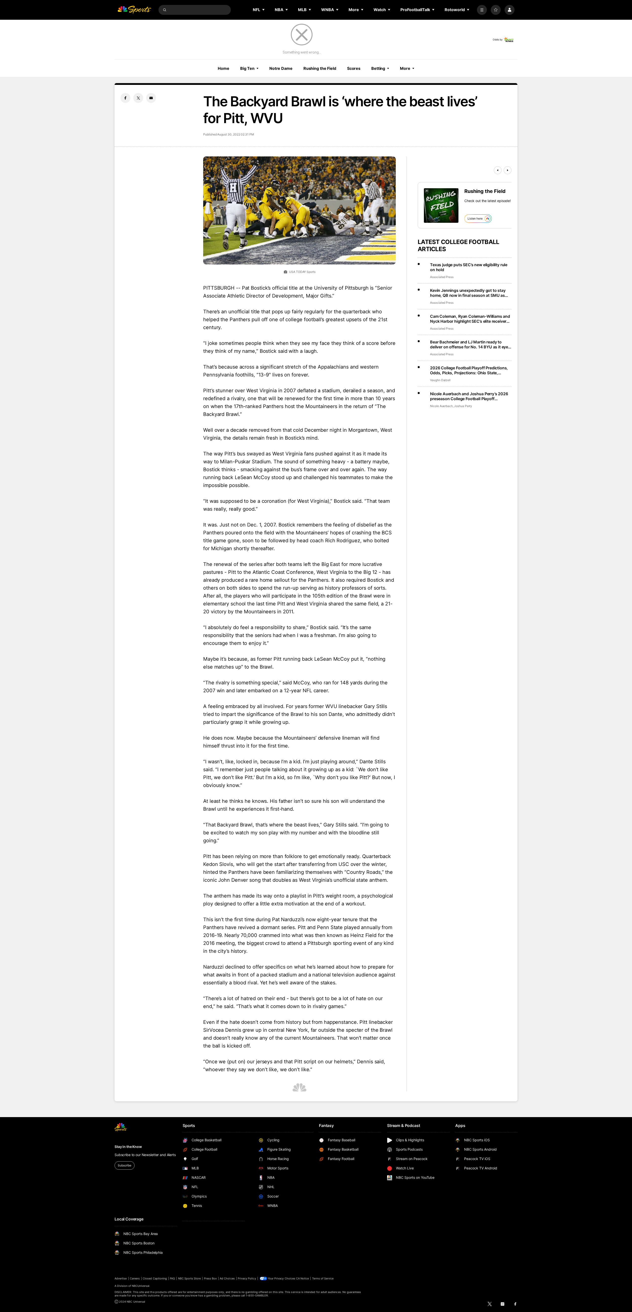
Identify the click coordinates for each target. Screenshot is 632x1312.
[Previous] (498, 170)
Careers (135, 1278)
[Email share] (151, 98)
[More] (482, 10)
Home (223, 68)
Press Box (210, 1278)
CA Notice (302, 1278)
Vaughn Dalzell (440, 380)
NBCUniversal (141, 1286)
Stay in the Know (128, 1146)
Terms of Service (323, 1278)
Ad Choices (227, 1278)
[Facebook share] (125, 98)
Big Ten (247, 68)
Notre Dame (281, 68)
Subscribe (124, 1165)
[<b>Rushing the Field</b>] (441, 205)
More (405, 68)
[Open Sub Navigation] (263, 9)
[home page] (134, 10)
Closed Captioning (155, 1278)
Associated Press (442, 277)
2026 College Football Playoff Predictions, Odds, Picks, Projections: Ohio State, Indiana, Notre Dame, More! (469, 370)
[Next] (508, 170)
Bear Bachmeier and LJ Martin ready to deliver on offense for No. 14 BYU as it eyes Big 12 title (470, 344)
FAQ (172, 1278)
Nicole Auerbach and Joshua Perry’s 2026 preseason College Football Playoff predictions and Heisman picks (469, 396)
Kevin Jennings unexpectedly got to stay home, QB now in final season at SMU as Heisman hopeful (468, 293)
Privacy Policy (247, 1278)
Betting (378, 68)
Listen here (475, 218)
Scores (353, 68)
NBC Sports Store (189, 1278)
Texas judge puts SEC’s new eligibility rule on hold (468, 267)
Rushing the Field (319, 68)
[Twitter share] (138, 98)
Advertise (121, 1278)
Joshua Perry (463, 406)
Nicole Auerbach (441, 406)
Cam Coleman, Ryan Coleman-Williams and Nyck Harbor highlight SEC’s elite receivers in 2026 (470, 319)
